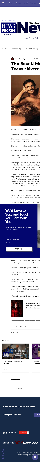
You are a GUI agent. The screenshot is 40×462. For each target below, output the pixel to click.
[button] (1, 206)
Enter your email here (12, 239)
